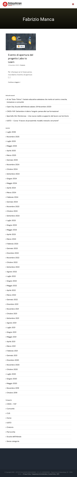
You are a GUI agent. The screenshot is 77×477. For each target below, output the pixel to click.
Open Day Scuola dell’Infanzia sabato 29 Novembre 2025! (29, 107)
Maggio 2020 (12, 383)
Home (9, 418)
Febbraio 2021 (12, 351)
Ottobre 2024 (12, 169)
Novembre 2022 (13, 258)
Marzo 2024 (11, 192)
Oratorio (22, 65)
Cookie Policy (52, 474)
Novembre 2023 (13, 206)
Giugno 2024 (12, 178)
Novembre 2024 (13, 164)
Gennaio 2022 (12, 299)
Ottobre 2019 (12, 393)
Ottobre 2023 (12, 211)
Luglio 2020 (11, 374)
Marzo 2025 (11, 155)
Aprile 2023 (11, 234)
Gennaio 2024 (12, 202)
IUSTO (9, 423)
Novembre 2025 (13, 137)
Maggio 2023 (12, 230)
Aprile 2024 (11, 188)
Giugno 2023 (12, 225)
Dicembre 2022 (13, 253)
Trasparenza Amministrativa (39, 474)
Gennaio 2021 (12, 355)
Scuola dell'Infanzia (14, 436)
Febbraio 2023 (12, 244)
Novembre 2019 (13, 388)
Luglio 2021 (11, 327)
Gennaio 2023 (12, 248)
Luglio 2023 (11, 220)
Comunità (10, 409)
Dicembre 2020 (13, 360)
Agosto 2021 (11, 323)
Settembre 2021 (13, 318)
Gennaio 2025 (12, 160)
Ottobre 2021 (12, 313)
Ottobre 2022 (12, 262)
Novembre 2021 (13, 309)
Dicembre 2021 (12, 304)
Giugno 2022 (12, 281)
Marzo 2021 (11, 346)
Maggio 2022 (12, 285)
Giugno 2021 (11, 332)
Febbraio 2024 (12, 197)
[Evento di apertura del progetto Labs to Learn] (21, 41)
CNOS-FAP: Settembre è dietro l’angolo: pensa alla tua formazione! (33, 111)
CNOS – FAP (11, 404)
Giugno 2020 (12, 379)
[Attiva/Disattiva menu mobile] (73, 4)
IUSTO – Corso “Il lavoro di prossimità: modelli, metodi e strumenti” (33, 121)
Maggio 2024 (12, 183)
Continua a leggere (14, 82)
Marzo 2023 (11, 239)
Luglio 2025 (11, 141)
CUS (8, 413)
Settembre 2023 (13, 216)
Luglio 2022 (11, 276)
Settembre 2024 (13, 174)
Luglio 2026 (11, 132)
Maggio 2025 (12, 146)
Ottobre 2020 (12, 369)
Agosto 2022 (12, 272)
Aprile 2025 (11, 150)
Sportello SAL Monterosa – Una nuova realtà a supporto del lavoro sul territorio (38, 116)
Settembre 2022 (13, 267)
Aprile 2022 (11, 290)
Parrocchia (11, 432)
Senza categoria (13, 441)
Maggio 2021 (11, 337)
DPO (58, 474)
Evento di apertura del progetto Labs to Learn (20, 58)
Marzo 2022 (11, 295)
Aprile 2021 (11, 341)
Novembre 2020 (13, 365)
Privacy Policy (27, 474)
